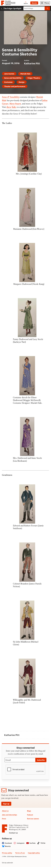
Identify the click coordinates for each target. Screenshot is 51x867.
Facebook (8, 843)
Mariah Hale (25, 74)
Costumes (8, 82)
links (14, 107)
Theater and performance (14, 86)
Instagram (20, 843)
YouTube (32, 843)
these (8, 107)
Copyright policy (34, 853)
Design (21, 82)
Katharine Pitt (32, 63)
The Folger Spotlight (12, 8)
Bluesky (8, 846)
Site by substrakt (7, 862)
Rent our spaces (33, 818)
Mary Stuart (15, 104)
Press (4, 818)
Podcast (30, 815)
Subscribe (41, 760)
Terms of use (20, 853)
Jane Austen (9, 74)
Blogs (29, 811)
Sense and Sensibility (12, 78)
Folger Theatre (34, 78)
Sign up (6, 804)
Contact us (13, 833)
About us (5, 811)
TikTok (42, 843)
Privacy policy (7, 853)
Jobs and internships (9, 815)
